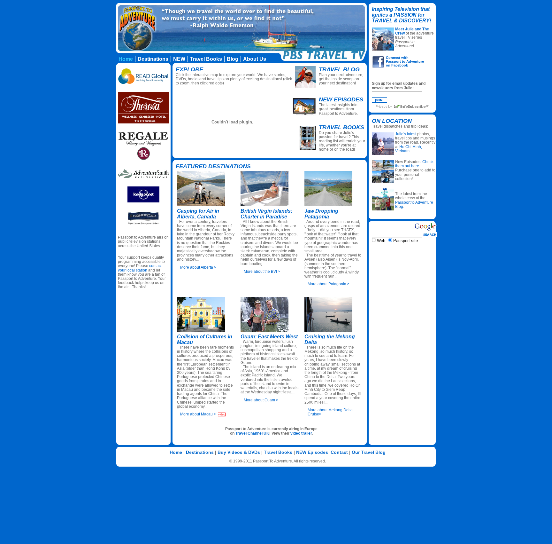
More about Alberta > (198, 267)
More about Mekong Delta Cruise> (330, 412)
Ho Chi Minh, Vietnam (408, 149)
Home (176, 452)
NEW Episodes (312, 452)
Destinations (200, 452)
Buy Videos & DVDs (239, 452)
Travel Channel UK (252, 433)
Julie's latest (405, 134)
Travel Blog (339, 69)
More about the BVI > (262, 271)
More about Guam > (261, 400)
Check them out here (414, 164)
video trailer (301, 433)
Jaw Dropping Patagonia (321, 213)
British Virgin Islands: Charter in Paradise (266, 213)
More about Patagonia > (328, 284)
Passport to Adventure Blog (414, 204)
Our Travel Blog (369, 452)
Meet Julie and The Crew (412, 31)
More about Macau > (198, 414)
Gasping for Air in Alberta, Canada (198, 213)
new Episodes (341, 99)
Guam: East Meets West (269, 336)
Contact (339, 452)
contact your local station (140, 268)
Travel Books (341, 127)
